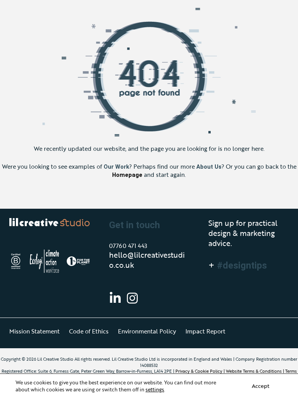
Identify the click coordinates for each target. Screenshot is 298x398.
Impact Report (205, 331)
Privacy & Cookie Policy (198, 371)
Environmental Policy (147, 331)
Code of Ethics (89, 331)
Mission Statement (34, 331)
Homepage (127, 174)
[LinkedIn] (115, 298)
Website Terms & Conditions (254, 371)
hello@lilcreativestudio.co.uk (147, 260)
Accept (260, 386)
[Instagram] (132, 298)
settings (155, 389)
